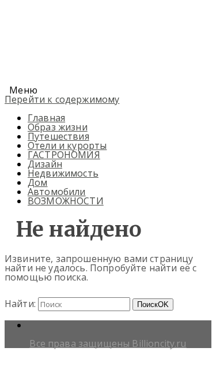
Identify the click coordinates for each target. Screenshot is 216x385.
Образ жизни (58, 127)
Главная (46, 117)
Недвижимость (63, 173)
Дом (37, 182)
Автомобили (57, 191)
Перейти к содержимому (62, 99)
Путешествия (58, 136)
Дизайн (45, 164)
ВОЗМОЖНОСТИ (66, 201)
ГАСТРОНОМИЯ (64, 154)
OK (153, 304)
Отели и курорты (67, 145)
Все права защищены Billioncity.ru (107, 343)
